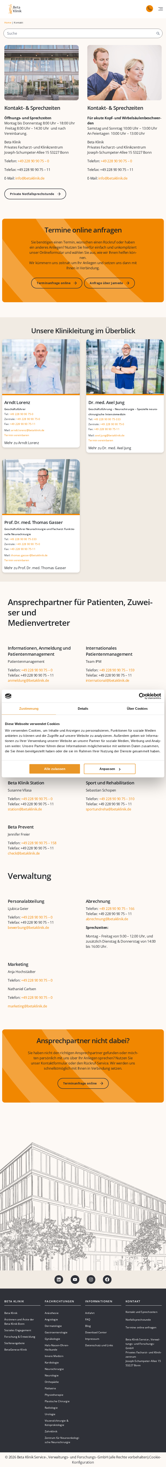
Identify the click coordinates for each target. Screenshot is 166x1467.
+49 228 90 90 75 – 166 (116, 908)
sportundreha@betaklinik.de (108, 809)
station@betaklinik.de (25, 809)
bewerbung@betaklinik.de (28, 927)
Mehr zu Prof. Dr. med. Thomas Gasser (35, 567)
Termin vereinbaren (16, 435)
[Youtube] (75, 1279)
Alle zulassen (54, 769)
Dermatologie (53, 1326)
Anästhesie (52, 1313)
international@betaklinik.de (107, 680)
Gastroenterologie (56, 1332)
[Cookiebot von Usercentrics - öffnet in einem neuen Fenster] (142, 696)
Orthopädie (52, 1382)
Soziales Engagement (17, 1330)
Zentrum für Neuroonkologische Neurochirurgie (62, 1440)
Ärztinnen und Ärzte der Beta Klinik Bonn (19, 1322)
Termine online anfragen (141, 1327)
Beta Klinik (10, 1313)
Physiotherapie (54, 1395)
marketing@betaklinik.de (27, 1006)
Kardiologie (52, 1362)
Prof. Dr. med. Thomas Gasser (33, 522)
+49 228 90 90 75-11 (22, 424)
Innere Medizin (54, 1356)
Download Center (96, 1332)
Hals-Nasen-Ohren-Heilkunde (57, 1347)
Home (7, 22)
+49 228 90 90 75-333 (107, 419)
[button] (160, 9)
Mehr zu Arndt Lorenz (21, 442)
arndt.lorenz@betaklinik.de (27, 430)
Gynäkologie (52, 1339)
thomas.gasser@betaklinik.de (29, 555)
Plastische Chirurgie (57, 1401)
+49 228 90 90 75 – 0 (34, 161)
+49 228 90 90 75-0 (22, 414)
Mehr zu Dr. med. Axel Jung (109, 448)
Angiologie (51, 1319)
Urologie (50, 1414)
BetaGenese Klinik (15, 1349)
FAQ (87, 1319)
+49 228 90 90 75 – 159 (117, 670)
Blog (88, 1326)
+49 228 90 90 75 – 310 (116, 798)
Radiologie (51, 1408)
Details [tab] (83, 708)
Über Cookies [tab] (137, 708)
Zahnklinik (51, 1431)
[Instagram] (91, 1279)
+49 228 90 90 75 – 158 (38, 843)
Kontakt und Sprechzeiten (141, 1312)
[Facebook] (107, 1279)
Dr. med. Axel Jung (106, 402)
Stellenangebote (14, 1343)
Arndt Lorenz (17, 402)
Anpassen (107, 769)
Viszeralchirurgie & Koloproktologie (57, 1423)
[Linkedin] (58, 1279)
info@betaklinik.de (29, 178)
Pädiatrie (50, 1388)
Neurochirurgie (54, 1369)
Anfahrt (89, 1313)
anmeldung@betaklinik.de (28, 680)
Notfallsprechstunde (138, 1319)
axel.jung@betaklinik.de (109, 435)
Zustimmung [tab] (28, 708)
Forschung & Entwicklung (19, 1336)
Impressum (92, 1339)
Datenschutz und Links (99, 1345)
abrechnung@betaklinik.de (107, 919)
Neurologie (52, 1375)
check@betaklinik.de (24, 853)
